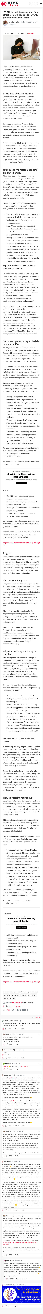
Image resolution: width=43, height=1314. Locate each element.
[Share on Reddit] (23, 1010)
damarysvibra (9, 1050)
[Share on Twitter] (21, 1010)
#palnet (24, 995)
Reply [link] (8, 1010)
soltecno (8, 1020)
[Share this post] (28, 1010)
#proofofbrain (16, 995)
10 (15, 1010)
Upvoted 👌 (6, 1066)
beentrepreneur (10, 1284)
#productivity (25, 992)
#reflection (34, 992)
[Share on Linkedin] (25, 1010)
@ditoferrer (12, 1078)
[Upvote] (4, 1006)
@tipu (3, 1055)
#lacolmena (7, 998)
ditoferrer (14, 22)
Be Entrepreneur (29, 22)
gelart (7, 1161)
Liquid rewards (23, 1066)
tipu (7, 1063)
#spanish (6, 992)
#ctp (14, 998)
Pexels (31, 33)
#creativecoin (32, 995)
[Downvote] (7, 1006)
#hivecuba (7, 995)
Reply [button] (22, 1028)
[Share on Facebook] (18, 1010)
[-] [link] (39, 1020)
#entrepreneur (15, 992)
